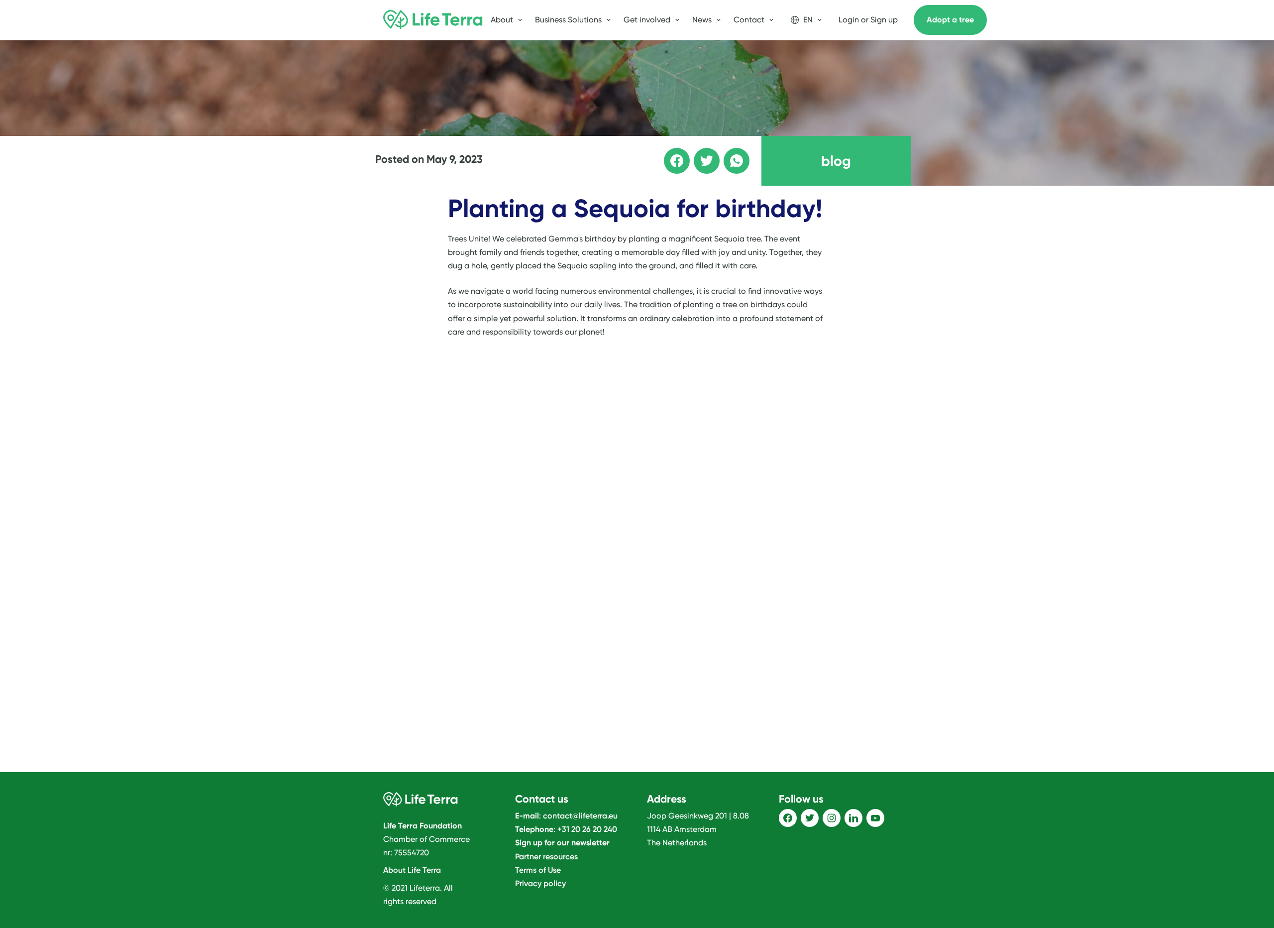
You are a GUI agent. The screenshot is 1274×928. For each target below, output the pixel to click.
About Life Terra (412, 870)
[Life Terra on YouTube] (875, 818)
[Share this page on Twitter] (700, 154)
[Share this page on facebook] (670, 154)
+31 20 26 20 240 (587, 829)
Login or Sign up (868, 19)
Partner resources (546, 856)
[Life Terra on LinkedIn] (853, 818)
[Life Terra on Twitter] (810, 818)
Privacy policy (540, 883)
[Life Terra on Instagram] (832, 818)
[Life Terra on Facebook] (788, 818)
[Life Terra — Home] (433, 20)
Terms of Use (538, 870)
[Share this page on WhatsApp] (730, 154)
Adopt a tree (950, 19)
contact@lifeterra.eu (580, 815)
